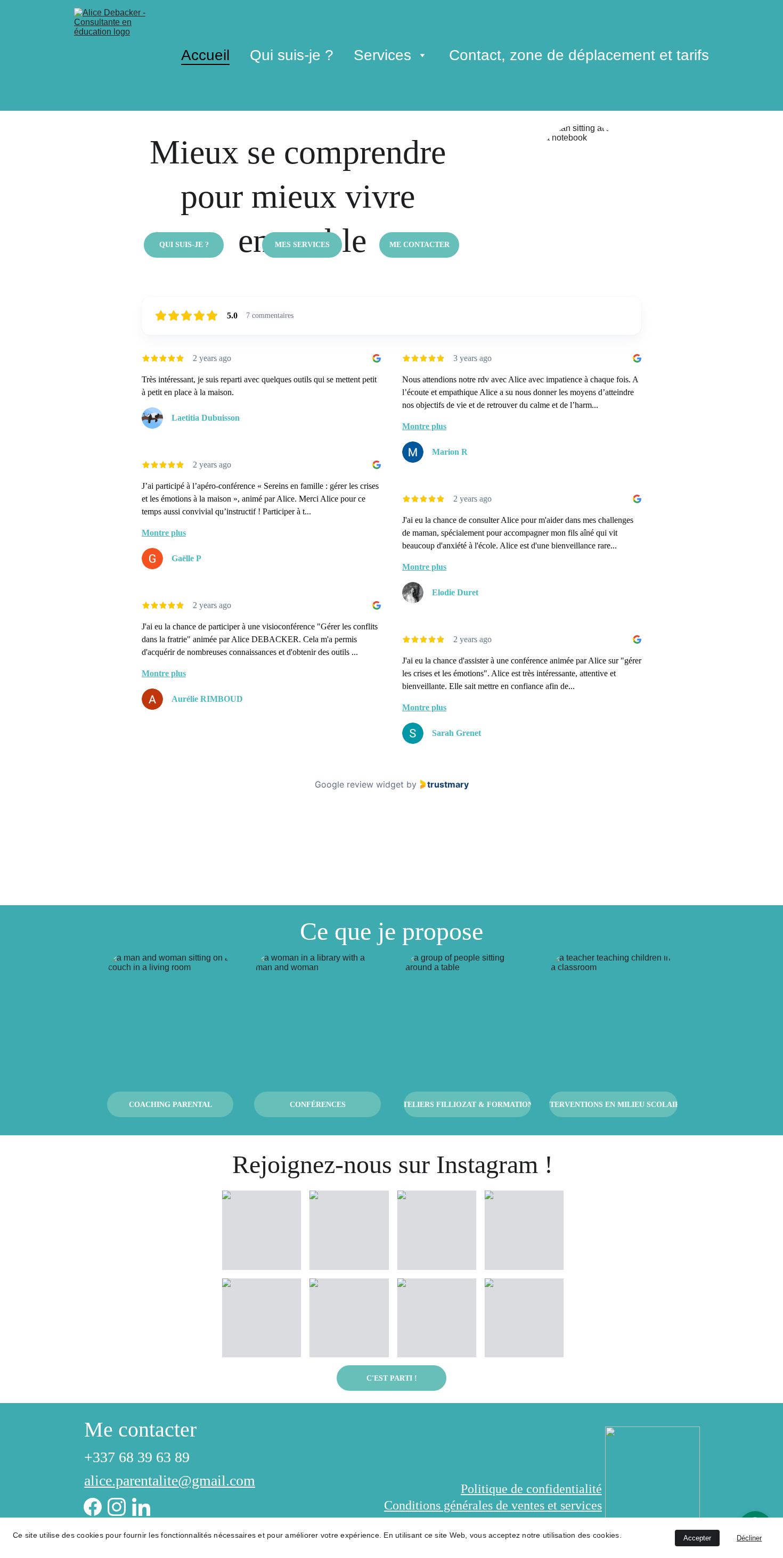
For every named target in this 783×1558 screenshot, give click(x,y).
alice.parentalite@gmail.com (169, 1480)
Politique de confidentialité (531, 1489)
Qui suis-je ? (291, 55)
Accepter (697, 1538)
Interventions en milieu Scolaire (613, 1105)
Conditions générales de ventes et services (493, 1505)
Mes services (302, 245)
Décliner (749, 1538)
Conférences (318, 1105)
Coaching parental (170, 1105)
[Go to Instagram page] (117, 1507)
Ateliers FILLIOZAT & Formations (467, 1105)
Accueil (205, 55)
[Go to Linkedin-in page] (141, 1507)
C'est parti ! (391, 1378)
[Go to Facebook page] (93, 1507)
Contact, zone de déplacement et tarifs (579, 55)
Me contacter (419, 245)
